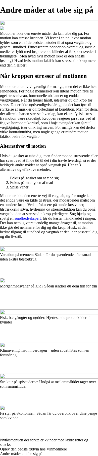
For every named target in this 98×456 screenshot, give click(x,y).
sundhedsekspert (28, 218)
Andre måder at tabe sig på (21, 453)
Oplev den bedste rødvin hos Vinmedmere (33, 449)
